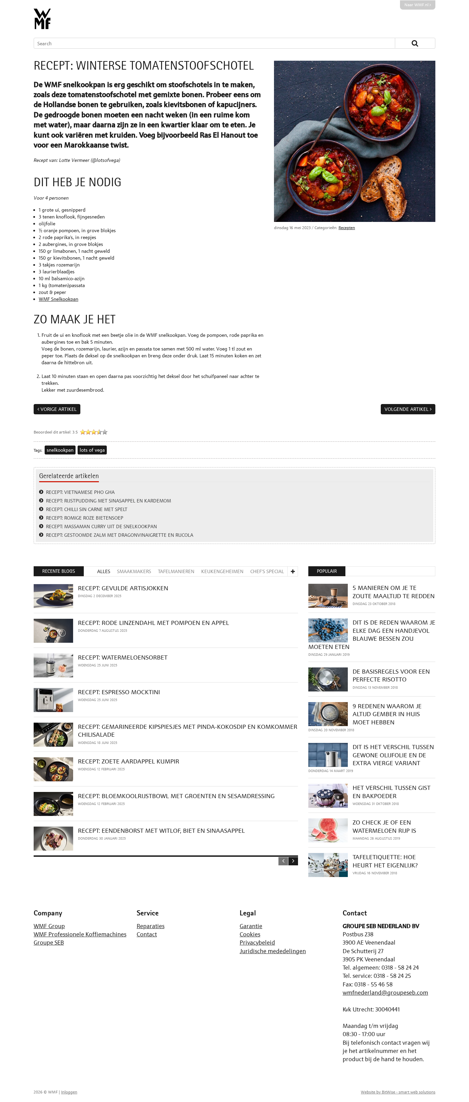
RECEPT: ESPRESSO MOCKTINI (119, 692)
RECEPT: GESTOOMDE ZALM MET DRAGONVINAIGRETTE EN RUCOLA (119, 535)
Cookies (250, 934)
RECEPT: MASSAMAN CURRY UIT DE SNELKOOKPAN (101, 526)
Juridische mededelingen (273, 951)
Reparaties (150, 926)
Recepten (347, 227)
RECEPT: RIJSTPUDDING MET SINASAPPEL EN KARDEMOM (108, 500)
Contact (147, 934)
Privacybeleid (257, 942)
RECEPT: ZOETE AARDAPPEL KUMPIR (128, 761)
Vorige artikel (59, 409)
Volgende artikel (406, 409)
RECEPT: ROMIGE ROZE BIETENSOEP (84, 518)
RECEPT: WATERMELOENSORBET (123, 657)
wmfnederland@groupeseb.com (385, 992)
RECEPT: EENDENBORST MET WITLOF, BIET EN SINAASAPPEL (161, 830)
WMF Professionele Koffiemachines (80, 934)
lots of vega (92, 450)
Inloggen (69, 1092)
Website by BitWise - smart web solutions (398, 1092)
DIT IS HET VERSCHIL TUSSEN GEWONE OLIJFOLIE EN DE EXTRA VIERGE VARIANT (393, 755)
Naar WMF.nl (417, 4)
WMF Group (49, 926)
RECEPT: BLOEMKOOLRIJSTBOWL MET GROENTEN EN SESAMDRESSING (176, 795)
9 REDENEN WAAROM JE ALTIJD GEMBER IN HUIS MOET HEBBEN (387, 714)
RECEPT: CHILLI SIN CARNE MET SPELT (86, 509)
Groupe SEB (49, 942)
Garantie (251, 926)
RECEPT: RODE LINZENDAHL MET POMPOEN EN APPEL (153, 622)
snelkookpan (60, 450)
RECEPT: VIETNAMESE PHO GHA (80, 492)
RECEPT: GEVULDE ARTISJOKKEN (123, 588)
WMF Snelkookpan (58, 299)
